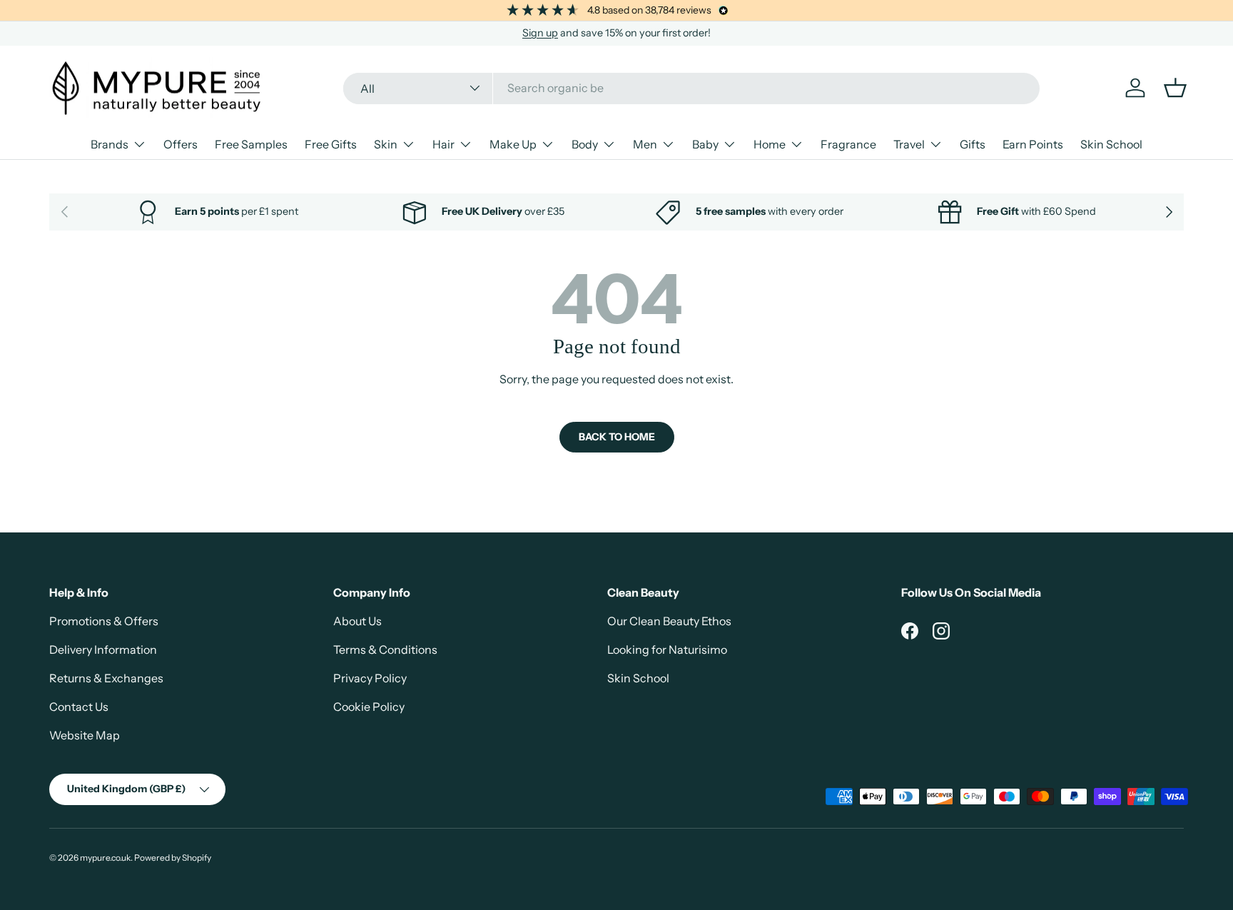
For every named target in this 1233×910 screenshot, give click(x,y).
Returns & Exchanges (106, 678)
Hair (443, 144)
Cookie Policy (369, 706)
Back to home (617, 436)
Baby (705, 144)
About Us (357, 621)
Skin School (1111, 144)
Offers (180, 144)
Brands (109, 144)
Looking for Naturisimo (667, 649)
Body (585, 144)
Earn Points (1033, 144)
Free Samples (251, 144)
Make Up (513, 144)
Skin (385, 144)
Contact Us (78, 706)
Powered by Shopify (172, 857)
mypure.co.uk (105, 857)
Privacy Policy (370, 678)
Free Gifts (331, 144)
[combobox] (691, 87)
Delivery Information (103, 649)
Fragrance (848, 144)
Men (645, 144)
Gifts (972, 144)
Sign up (540, 32)
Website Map (84, 735)
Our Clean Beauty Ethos (669, 621)
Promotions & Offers (103, 621)
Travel (909, 144)
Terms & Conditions (385, 649)
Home (770, 144)
